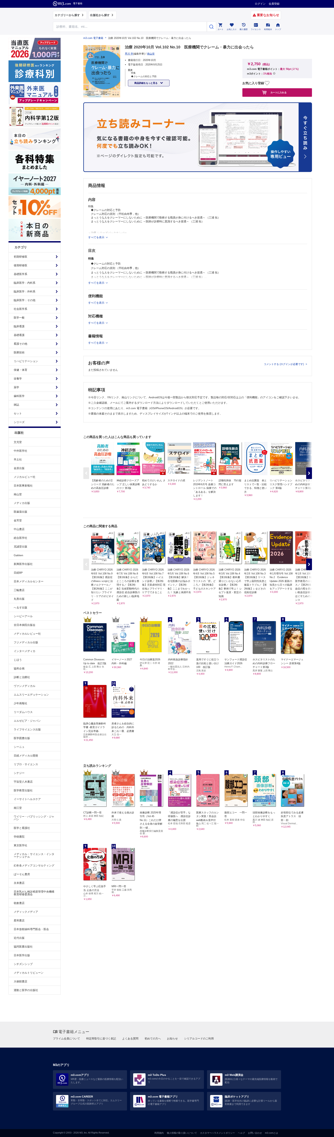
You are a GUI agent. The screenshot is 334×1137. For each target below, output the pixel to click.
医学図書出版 (22, 738)
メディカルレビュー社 (27, 633)
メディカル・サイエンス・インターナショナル (34, 855)
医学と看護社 (22, 827)
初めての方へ (153, 1038)
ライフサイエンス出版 (27, 729)
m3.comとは (271, 1133)
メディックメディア (26, 911)
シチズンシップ (23, 964)
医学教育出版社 (23, 790)
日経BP (18, 572)
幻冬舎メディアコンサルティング (34, 865)
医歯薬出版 (20, 511)
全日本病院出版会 (24, 624)
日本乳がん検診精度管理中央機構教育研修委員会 (34, 893)
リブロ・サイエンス (26, 764)
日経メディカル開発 (26, 755)
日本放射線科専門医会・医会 (31, 929)
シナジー (19, 773)
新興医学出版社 (23, 564)
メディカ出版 (22, 503)
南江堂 (18, 807)
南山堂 (18, 494)
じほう (18, 659)
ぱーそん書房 (22, 874)
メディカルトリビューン (28, 972)
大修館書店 (20, 981)
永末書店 (19, 882)
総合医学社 (20, 537)
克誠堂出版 (20, 546)
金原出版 (19, 468)
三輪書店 (19, 590)
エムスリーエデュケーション (31, 694)
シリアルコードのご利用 (199, 1038)
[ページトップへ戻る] (323, 1130)
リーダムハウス (23, 712)
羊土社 (18, 459)
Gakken (18, 555)
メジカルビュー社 (24, 476)
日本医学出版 (22, 955)
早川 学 (129, 53)
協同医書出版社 (23, 946)
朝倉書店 (19, 903)
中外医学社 (20, 450)
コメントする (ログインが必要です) (284, 364)
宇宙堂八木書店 (23, 781)
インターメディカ (24, 651)
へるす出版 (20, 607)
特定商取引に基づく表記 (101, 1038)
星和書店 (19, 920)
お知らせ (172, 1038)
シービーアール (23, 616)
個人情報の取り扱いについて (182, 1133)
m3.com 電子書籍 (93, 38)
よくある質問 (130, 1038)
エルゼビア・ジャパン (27, 720)
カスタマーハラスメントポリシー (217, 1133)
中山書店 (19, 529)
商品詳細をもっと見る (146, 83)
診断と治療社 (22, 677)
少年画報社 (20, 703)
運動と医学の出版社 (26, 990)
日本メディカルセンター (28, 581)
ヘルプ (241, 1133)
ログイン (260, 3)
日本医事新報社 (23, 485)
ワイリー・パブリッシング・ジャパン (34, 818)
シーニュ (19, 746)
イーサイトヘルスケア (27, 799)
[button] (309, 473)
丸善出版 (19, 598)
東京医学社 (20, 845)
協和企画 (19, 668)
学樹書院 (19, 836)
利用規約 (159, 1133)
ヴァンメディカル (24, 685)
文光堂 (18, 442)
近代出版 (19, 937)
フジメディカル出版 (26, 642)
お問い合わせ (255, 1133)
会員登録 (274, 3)
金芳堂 (18, 520)
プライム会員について (66, 1038)
